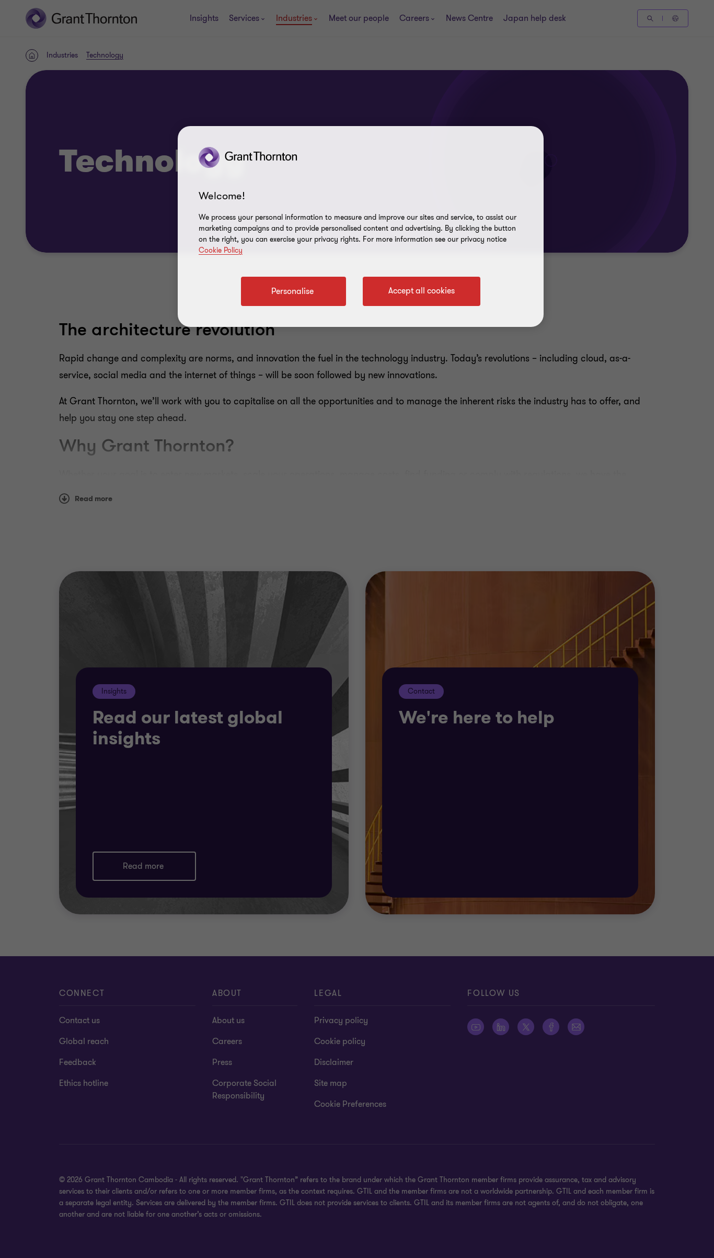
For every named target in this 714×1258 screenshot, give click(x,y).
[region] (361, 226)
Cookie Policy (221, 250)
